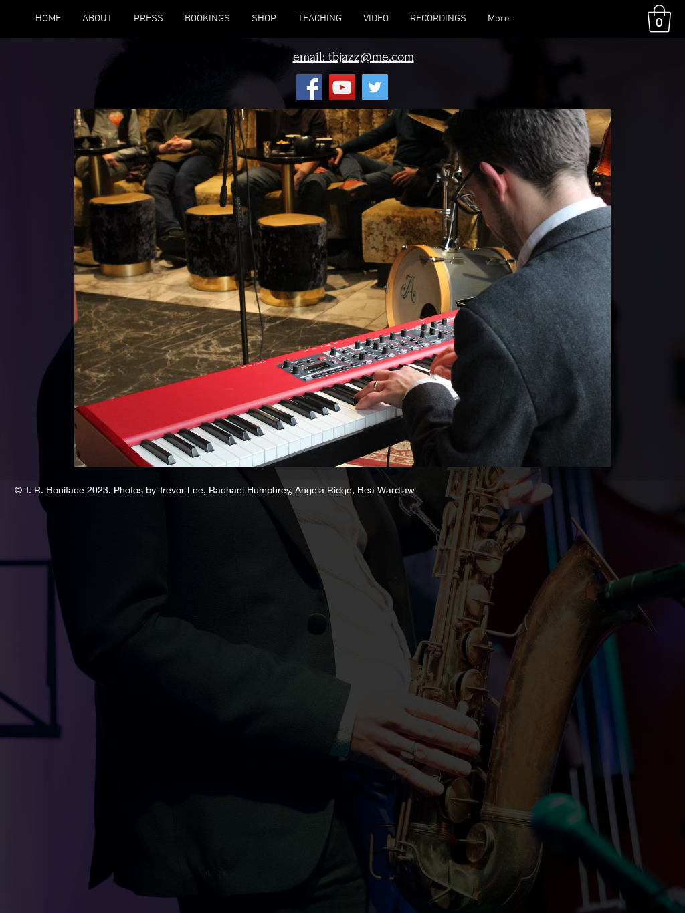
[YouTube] (342, 87)
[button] (659, 19)
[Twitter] (375, 87)
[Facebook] (309, 87)
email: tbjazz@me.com (353, 56)
